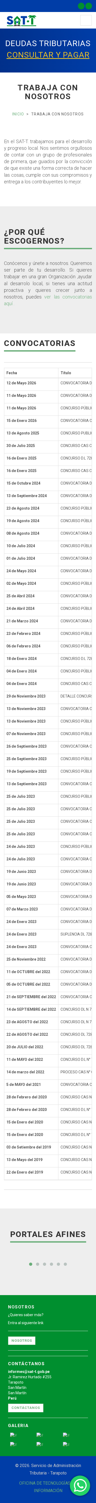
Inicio (18, 114)
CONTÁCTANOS (25, 1408)
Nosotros (21, 1341)
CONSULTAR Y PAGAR (48, 54)
